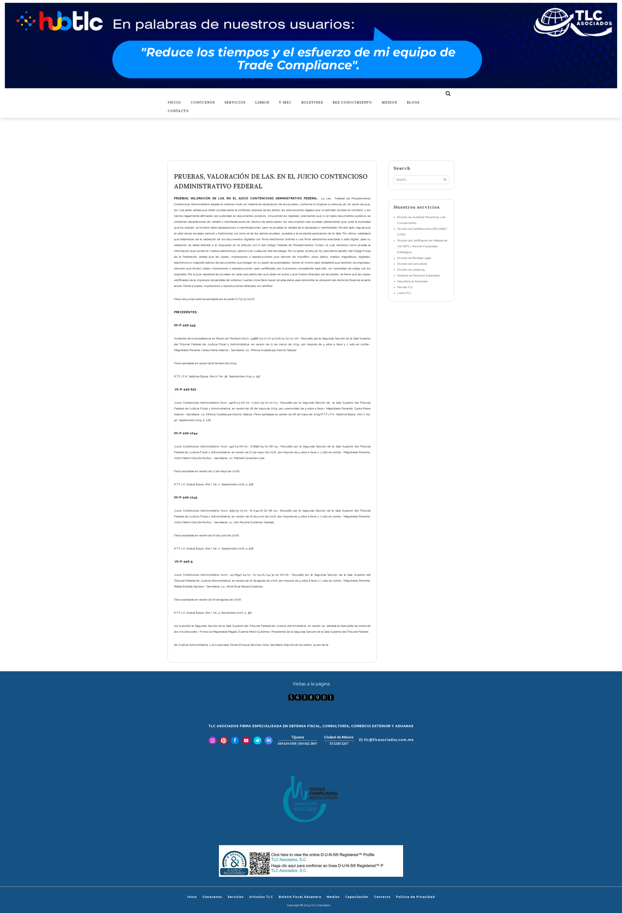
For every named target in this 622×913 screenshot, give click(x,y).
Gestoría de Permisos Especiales (418, 275)
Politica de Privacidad (415, 897)
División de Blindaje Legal (414, 258)
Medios (389, 103)
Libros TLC (404, 293)
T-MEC (285, 103)
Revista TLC (405, 287)
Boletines (312, 103)
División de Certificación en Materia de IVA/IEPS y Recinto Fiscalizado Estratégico (422, 246)
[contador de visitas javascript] (311, 697)
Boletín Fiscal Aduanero (300, 897)
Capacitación (356, 897)
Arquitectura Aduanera (412, 281)
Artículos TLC (261, 897)
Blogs (413, 103)
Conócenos (203, 103)
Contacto (178, 111)
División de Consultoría (412, 264)
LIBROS (262, 103)
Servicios (235, 103)
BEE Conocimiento (352, 103)
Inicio (174, 103)
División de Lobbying (411, 269)
